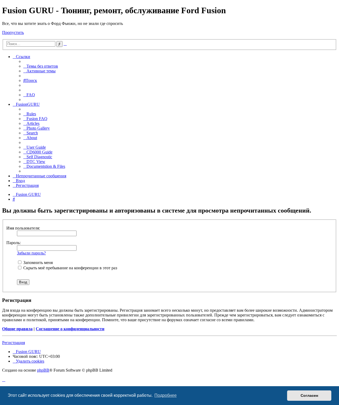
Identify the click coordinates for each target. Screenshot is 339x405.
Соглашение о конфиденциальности (70, 329)
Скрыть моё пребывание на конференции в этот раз (69, 268)
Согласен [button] (309, 395)
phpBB (43, 370)
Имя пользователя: (23, 228)
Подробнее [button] (165, 395)
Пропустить (13, 32)
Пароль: (13, 242)
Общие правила (17, 329)
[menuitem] (40, 66)
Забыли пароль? (31, 253)
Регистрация (13, 342)
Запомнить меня (37, 262)
